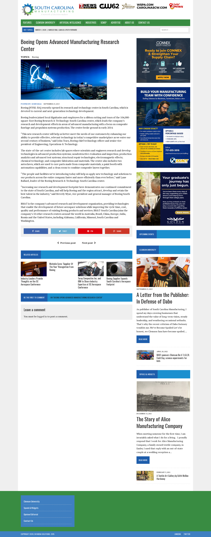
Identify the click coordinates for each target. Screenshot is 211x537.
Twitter (187, 534)
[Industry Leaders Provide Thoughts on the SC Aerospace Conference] (34, 274)
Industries (91, 22)
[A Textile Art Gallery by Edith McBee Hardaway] (145, 478)
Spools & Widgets (147, 374)
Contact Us (144, 22)
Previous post (68, 242)
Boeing (35, 56)
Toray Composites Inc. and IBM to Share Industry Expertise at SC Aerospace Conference (89, 283)
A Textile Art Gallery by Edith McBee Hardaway (172, 477)
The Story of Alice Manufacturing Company (159, 422)
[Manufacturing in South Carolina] (47, 10)
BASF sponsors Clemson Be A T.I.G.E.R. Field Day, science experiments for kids (173, 358)
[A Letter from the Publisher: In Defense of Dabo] (163, 285)
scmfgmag (37, 104)
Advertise (115, 22)
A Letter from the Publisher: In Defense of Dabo (163, 298)
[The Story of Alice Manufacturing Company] (163, 409)
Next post (87, 242)
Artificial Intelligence (70, 22)
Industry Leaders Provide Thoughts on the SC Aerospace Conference (32, 281)
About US (129, 22)
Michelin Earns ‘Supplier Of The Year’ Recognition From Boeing (61, 267)
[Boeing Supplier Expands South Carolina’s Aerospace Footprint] (119, 274)
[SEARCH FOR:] (174, 29)
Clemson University (45, 22)
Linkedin (178, 534)
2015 (52, 534)
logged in (42, 316)
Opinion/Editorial (31, 514)
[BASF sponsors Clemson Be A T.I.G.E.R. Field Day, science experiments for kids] (145, 357)
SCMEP (104, 22)
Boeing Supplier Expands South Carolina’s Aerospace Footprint (118, 281)
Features (27, 22)
